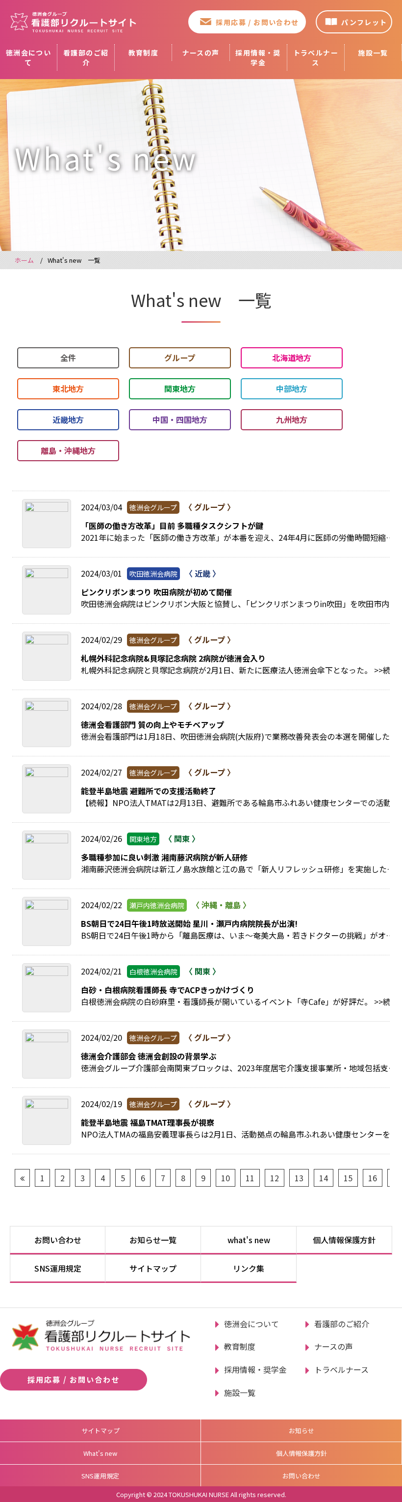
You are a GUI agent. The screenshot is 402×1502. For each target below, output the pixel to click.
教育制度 (143, 52)
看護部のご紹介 (85, 57)
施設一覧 (373, 52)
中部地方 (291, 388)
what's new (248, 1240)
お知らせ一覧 (152, 1240)
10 (225, 1178)
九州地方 (291, 419)
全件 (68, 357)
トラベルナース (315, 57)
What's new (100, 1453)
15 (348, 1178)
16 (372, 1178)
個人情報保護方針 (344, 1240)
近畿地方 (68, 419)
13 (299, 1178)
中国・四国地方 (179, 419)
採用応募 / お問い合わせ (257, 22)
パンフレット (364, 22)
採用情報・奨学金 (257, 57)
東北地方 (68, 388)
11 (250, 1178)
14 (323, 1178)
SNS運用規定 (57, 1268)
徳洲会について (28, 57)
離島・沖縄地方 (68, 450)
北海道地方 (291, 357)
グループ (179, 357)
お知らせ (301, 1430)
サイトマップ (152, 1268)
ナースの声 (201, 52)
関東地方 (180, 388)
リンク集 (248, 1268)
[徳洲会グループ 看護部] (73, 22)
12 (274, 1178)
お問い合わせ (57, 1240)
